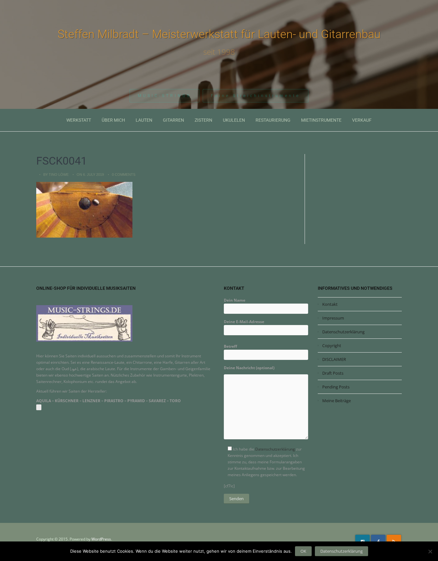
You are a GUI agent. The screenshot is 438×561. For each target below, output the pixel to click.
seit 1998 (219, 52)
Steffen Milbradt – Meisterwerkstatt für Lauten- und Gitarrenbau (219, 34)
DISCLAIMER (334, 359)
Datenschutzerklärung (275, 449)
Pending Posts (336, 387)
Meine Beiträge (336, 400)
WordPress (101, 539)
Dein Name (234, 300)
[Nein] (430, 551)
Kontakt (330, 304)
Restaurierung (273, 120)
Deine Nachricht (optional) (249, 367)
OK (303, 551)
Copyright (331, 345)
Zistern (203, 120)
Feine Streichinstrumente (255, 96)
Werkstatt (78, 120)
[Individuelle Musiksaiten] (84, 323)
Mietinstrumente (321, 120)
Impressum (333, 318)
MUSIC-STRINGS (164, 96)
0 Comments (123, 174)
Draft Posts (332, 373)
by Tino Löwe (56, 174)
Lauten (144, 120)
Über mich (113, 120)
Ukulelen (234, 120)
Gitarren (173, 120)
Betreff (230, 346)
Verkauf (362, 120)
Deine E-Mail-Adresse (244, 321)
